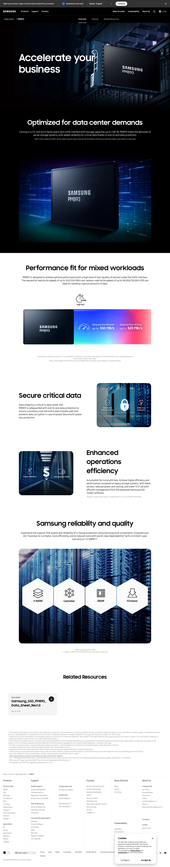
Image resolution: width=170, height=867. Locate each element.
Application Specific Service (96, 804)
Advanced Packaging (94, 792)
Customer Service (37, 792)
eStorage (6, 795)
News (116, 786)
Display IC (6, 810)
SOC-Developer (64, 806)
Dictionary (34, 813)
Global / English (95, 3)
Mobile (5, 839)
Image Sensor (8, 807)
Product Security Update (39, 798)
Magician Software (37, 836)
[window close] (153, 838)
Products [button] (24, 11)
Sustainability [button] (133, 11)
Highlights (118, 829)
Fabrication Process (38, 810)
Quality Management (38, 789)
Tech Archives (91, 807)
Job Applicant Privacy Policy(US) (109, 852)
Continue (121, 3)
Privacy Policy (135, 851)
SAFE (89, 795)
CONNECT (90, 813)
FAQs (33, 830)
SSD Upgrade (35, 839)
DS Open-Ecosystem (66, 790)
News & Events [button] (119, 11)
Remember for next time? (75, 4)
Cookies (57, 852)
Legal (49, 852)
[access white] (8, 852)
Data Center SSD (10, 19)
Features (95, 19)
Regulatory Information (39, 795)
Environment (119, 832)
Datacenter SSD (21, 774)
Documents (35, 827)
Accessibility (67, 852)
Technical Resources (38, 807)
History (144, 798)
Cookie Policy (123, 853)
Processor (6, 804)
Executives (146, 795)
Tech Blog (117, 792)
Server (5, 830)
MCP (4, 801)
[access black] (4, 852)
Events (116, 789)
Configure (125, 860)
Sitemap (42, 856)
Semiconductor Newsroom (151, 807)
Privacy (42, 852)
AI (4, 827)
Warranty (34, 833)
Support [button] (35, 11)
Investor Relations (148, 801)
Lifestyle (6, 842)
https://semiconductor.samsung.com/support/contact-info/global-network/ (36, 756)
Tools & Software (37, 824)
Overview (82, 19)
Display (5, 819)
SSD (11, 774)
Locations (145, 819)
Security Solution (9, 813)
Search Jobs (146, 828)
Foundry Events (92, 798)
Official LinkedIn (160, 852)
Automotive (7, 833)
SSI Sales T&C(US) (91, 852)
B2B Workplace (64, 803)
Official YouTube (165, 852)
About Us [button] (146, 11)
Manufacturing (92, 801)
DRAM (5, 789)
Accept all (145, 860)
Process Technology (94, 789)
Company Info (147, 786)
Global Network (64, 798)
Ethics (144, 804)
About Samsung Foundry (95, 786)
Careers (145, 825)
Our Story (145, 789)
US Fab (89, 810)
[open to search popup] (154, 11)
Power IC (6, 816)
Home (5, 774)
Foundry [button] (45, 11)
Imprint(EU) (78, 852)
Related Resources (111, 19)
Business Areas (147, 792)
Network (6, 836)
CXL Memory (7, 798)
